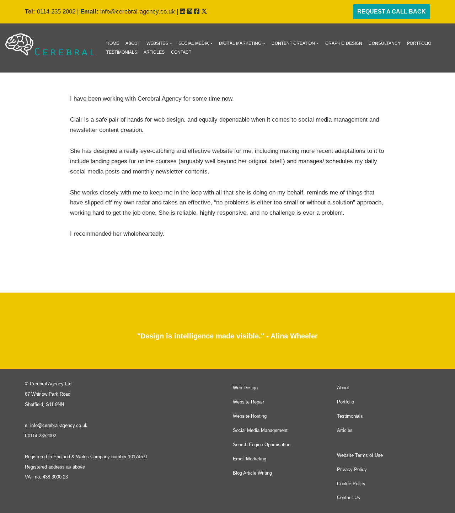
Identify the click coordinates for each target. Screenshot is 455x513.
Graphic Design (343, 43)
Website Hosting (250, 416)
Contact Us (348, 497)
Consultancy (385, 43)
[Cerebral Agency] (49, 44)
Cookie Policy (351, 483)
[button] (171, 43)
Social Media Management (260, 430)
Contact (181, 52)
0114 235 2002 (56, 11)
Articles (154, 52)
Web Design (245, 387)
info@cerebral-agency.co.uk (137, 11)
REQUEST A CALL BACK (391, 12)
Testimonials (121, 52)
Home (112, 43)
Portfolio (419, 43)
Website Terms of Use (360, 455)
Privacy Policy (352, 469)
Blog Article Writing (252, 473)
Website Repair (248, 402)
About (132, 43)
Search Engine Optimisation (261, 444)
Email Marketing (249, 458)
